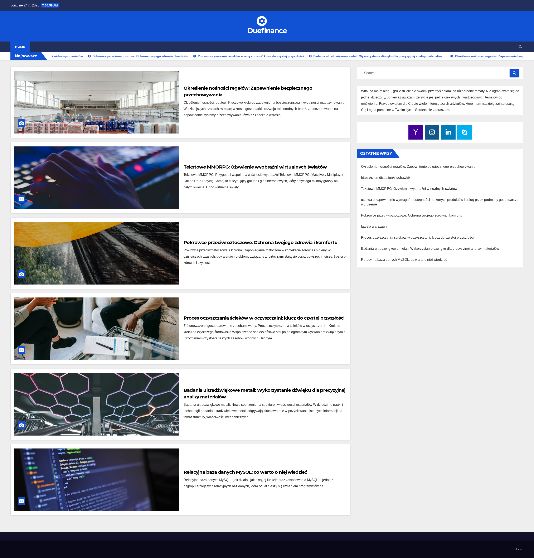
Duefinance (267, 30)
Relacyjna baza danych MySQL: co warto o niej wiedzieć (245, 472)
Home (20, 47)
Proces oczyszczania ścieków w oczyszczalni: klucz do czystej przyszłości (264, 318)
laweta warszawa (374, 226)
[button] (520, 46)
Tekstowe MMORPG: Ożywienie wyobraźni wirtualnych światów (255, 167)
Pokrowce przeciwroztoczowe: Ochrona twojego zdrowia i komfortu (261, 242)
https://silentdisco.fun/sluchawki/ (385, 177)
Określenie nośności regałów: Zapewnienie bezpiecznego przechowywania (418, 166)
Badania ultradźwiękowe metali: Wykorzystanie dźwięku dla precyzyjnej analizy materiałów (430, 248)
